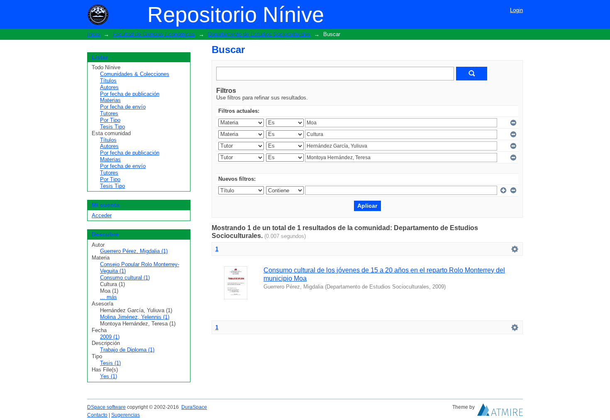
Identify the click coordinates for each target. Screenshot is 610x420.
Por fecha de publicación (129, 94)
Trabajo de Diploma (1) (127, 350)
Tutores (109, 113)
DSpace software (106, 407)
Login (516, 10)
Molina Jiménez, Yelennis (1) (134, 317)
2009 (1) (110, 337)
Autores (109, 87)
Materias (110, 100)
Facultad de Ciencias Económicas (154, 34)
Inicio (93, 34)
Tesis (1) (110, 363)
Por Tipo (110, 120)
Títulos (108, 81)
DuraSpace (194, 407)
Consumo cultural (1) (125, 277)
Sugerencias (125, 415)
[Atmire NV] (500, 412)
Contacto (97, 415)
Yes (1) (108, 376)
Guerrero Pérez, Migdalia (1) (134, 251)
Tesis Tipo (112, 127)
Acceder (102, 215)
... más (108, 297)
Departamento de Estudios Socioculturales (259, 34)
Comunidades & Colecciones (134, 74)
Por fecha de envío (123, 107)
